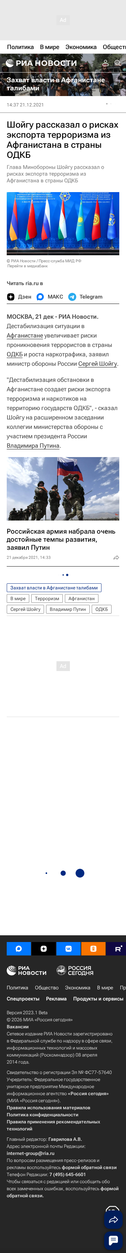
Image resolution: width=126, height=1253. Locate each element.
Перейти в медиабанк (27, 266)
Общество (46, 988)
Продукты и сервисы (98, 999)
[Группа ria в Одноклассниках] (93, 948)
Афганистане (25, 335)
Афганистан (82, 598)
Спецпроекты (23, 999)
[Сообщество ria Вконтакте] (68, 948)
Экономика (77, 988)
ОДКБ (15, 354)
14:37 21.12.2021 (25, 104)
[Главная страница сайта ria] (40, 63)
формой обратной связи (89, 1167)
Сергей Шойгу (97, 363)
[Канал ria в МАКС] (19, 948)
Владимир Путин (68, 609)
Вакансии (18, 1026)
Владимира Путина (33, 445)
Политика (17, 988)
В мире (18, 598)
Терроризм (47, 598)
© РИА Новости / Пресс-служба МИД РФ (44, 261)
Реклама (56, 999)
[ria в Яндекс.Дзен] (44, 948)
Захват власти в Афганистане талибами (54, 587)
